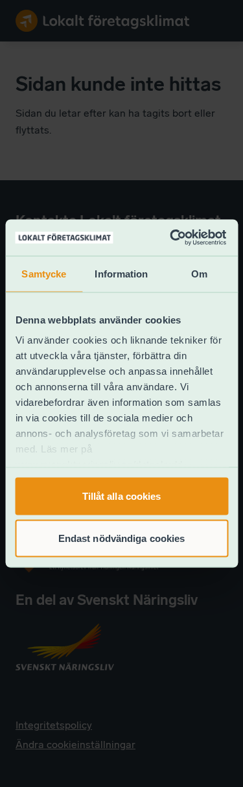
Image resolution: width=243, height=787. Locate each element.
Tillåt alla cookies (121, 495)
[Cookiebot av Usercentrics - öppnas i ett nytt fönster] (171, 237)
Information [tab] (121, 273)
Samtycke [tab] (43, 273)
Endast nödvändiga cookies (121, 538)
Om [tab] (199, 273)
